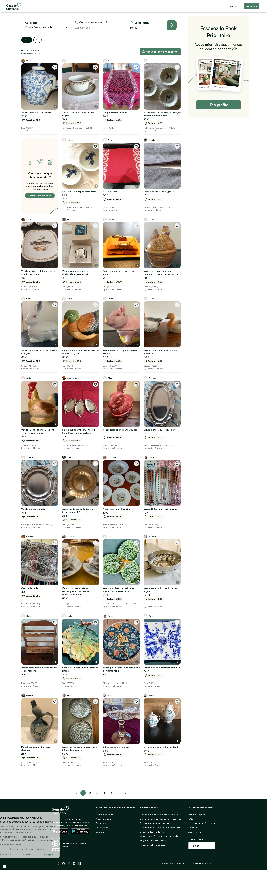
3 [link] (97, 792)
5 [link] (111, 792)
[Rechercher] (172, 25)
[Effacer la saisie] (120, 27)
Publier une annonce (40, 195)
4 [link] (104, 792)
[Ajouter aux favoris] (54, 67)
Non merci (14, 854)
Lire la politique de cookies (17, 844)
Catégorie (31, 22)
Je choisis (35, 854)
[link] (126, 793)
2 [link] (90, 792)
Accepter (57, 854)
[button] (4, 866)
